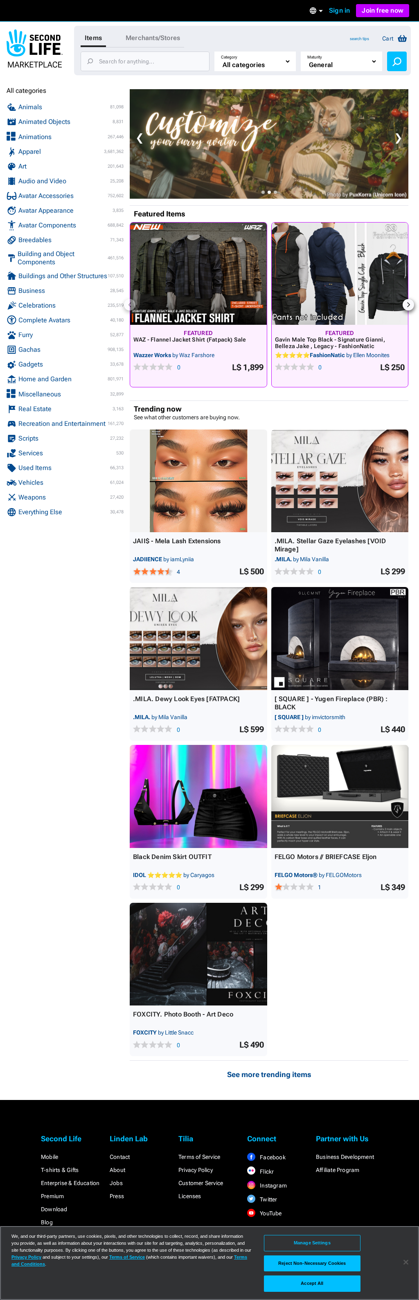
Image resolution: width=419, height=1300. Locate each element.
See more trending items (269, 1074)
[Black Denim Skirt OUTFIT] (198, 796)
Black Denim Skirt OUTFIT (172, 857)
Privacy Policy (195, 1170)
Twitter (268, 1199)
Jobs (116, 1183)
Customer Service (200, 1183)
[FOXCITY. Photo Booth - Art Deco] (198, 954)
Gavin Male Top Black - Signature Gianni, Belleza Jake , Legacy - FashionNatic (330, 342)
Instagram (273, 1185)
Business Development (345, 1157)
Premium (52, 1196)
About (117, 1170)
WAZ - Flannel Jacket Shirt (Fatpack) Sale (189, 339)
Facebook (272, 1157)
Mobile (49, 1157)
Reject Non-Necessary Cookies (312, 1263)
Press (117, 1196)
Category (229, 57)
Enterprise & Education (70, 1183)
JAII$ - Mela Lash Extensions (177, 541)
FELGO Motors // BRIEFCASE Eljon (326, 857)
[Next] (408, 304)
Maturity (314, 57)
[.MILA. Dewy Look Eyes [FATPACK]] (198, 638)
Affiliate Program (337, 1170)
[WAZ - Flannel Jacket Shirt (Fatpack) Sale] (198, 274)
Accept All (312, 1283)
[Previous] (129, 304)
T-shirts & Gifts (60, 1170)
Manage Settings (312, 1242)
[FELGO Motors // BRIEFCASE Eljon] (340, 796)
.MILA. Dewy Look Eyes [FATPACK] (186, 699)
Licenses (189, 1196)
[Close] (406, 1262)
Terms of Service (199, 1157)
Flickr (266, 1171)
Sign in (339, 10)
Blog (47, 1222)
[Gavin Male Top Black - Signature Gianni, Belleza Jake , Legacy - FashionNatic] (340, 274)
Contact (120, 1157)
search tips (359, 38)
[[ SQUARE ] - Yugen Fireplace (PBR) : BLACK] (340, 638)
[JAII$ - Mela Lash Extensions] (198, 481)
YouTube (270, 1213)
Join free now (382, 10)
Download (54, 1209)
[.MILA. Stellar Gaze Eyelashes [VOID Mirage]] (340, 481)
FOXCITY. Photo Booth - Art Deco (183, 1014)
